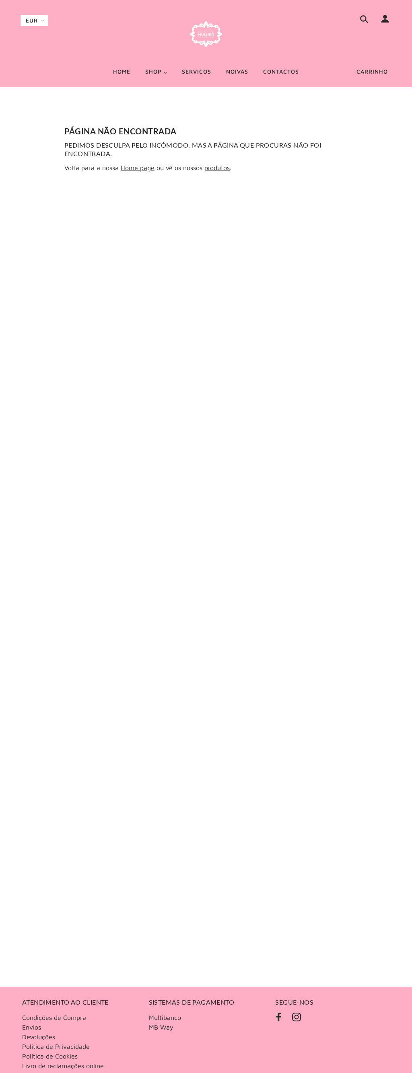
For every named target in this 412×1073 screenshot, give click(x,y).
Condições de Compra (54, 1017)
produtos (217, 167)
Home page (137, 167)
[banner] (206, 34)
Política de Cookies (50, 1056)
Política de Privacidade (56, 1046)
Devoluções (38, 1036)
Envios (31, 1027)
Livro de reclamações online (63, 1065)
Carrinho (372, 71)
